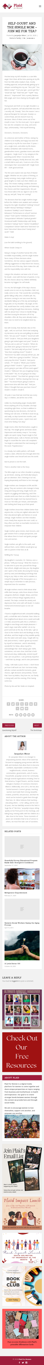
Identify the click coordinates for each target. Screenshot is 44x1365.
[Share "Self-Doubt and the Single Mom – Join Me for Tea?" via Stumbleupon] (17, 708)
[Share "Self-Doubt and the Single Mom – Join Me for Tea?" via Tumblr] (22, 704)
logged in (15, 981)
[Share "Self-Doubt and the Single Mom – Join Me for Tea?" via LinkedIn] (31, 704)
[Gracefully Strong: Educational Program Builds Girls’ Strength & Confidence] (22, 846)
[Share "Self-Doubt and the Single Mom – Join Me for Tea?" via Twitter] (13, 704)
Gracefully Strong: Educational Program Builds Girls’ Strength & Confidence (21, 861)
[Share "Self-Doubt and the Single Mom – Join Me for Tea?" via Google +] (17, 704)
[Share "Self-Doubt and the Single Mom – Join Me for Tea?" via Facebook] (8, 704)
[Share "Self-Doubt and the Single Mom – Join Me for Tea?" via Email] (22, 708)
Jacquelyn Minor (20, 35)
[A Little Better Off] (22, 945)
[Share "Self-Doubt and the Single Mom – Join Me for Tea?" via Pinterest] (26, 704)
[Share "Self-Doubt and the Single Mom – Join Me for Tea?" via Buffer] (35, 704)
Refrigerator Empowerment (16, 893)
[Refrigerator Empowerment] (22, 879)
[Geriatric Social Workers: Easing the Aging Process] (22, 909)
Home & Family (15, 38)
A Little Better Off (12, 964)
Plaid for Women (25, 1359)
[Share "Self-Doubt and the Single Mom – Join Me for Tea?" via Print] (26, 708)
